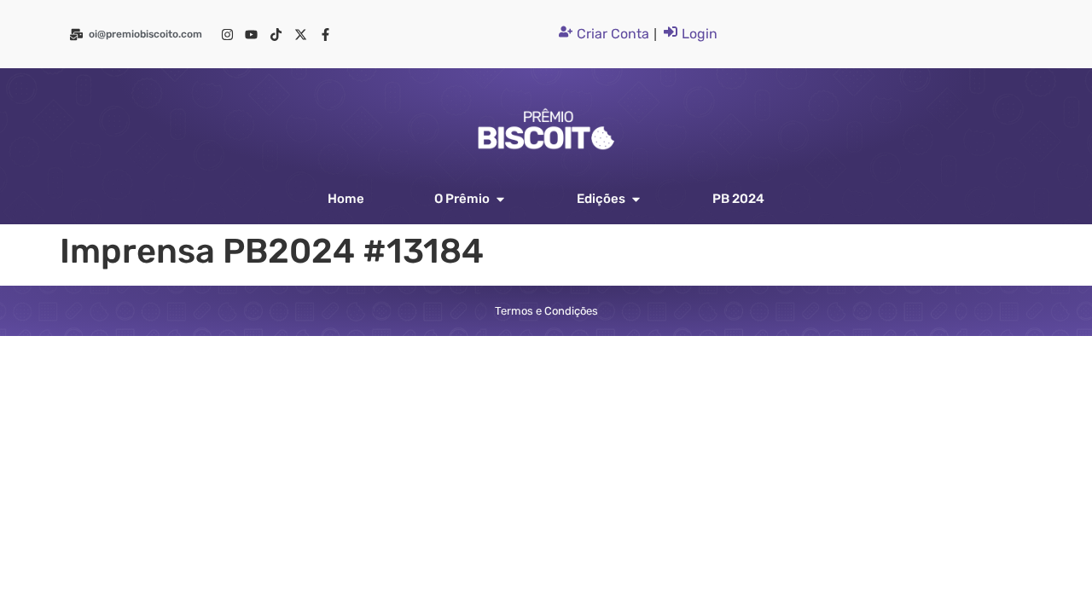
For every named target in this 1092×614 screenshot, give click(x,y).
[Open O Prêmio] (500, 199)
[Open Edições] (636, 199)
